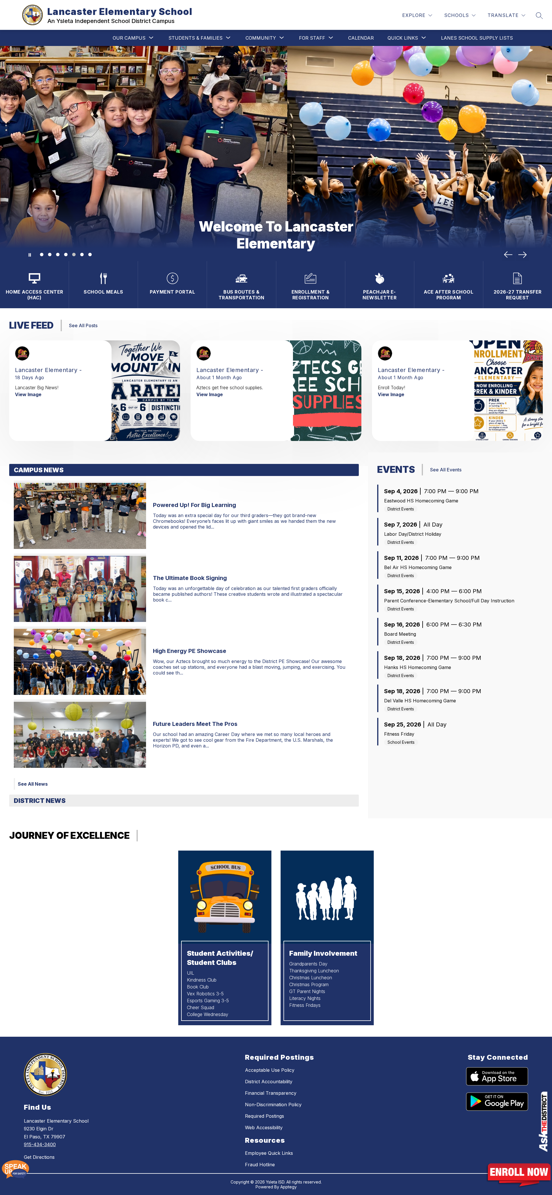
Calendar (361, 38)
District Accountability (268, 1081)
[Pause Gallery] (29, 254)
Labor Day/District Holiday (412, 534)
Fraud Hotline (260, 1164)
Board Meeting (400, 634)
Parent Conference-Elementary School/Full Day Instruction (449, 601)
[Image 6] (82, 254)
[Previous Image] (508, 254)
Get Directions (39, 1157)
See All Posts (83, 325)
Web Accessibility (264, 1127)
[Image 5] (74, 254)
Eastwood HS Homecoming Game (421, 501)
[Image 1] (41, 254)
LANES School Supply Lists (477, 38)
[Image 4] (66, 254)
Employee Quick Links (269, 1153)
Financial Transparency (270, 1093)
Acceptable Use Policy (269, 1070)
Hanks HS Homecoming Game (417, 667)
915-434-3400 (40, 1144)
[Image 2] (49, 254)
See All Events (445, 470)
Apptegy (288, 1186)
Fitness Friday (399, 734)
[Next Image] (522, 254)
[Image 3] (58, 254)
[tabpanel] (184, 629)
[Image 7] (90, 254)
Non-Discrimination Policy (273, 1104)
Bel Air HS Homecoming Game (418, 567)
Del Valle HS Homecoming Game (420, 700)
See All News (33, 784)
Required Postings (264, 1116)
